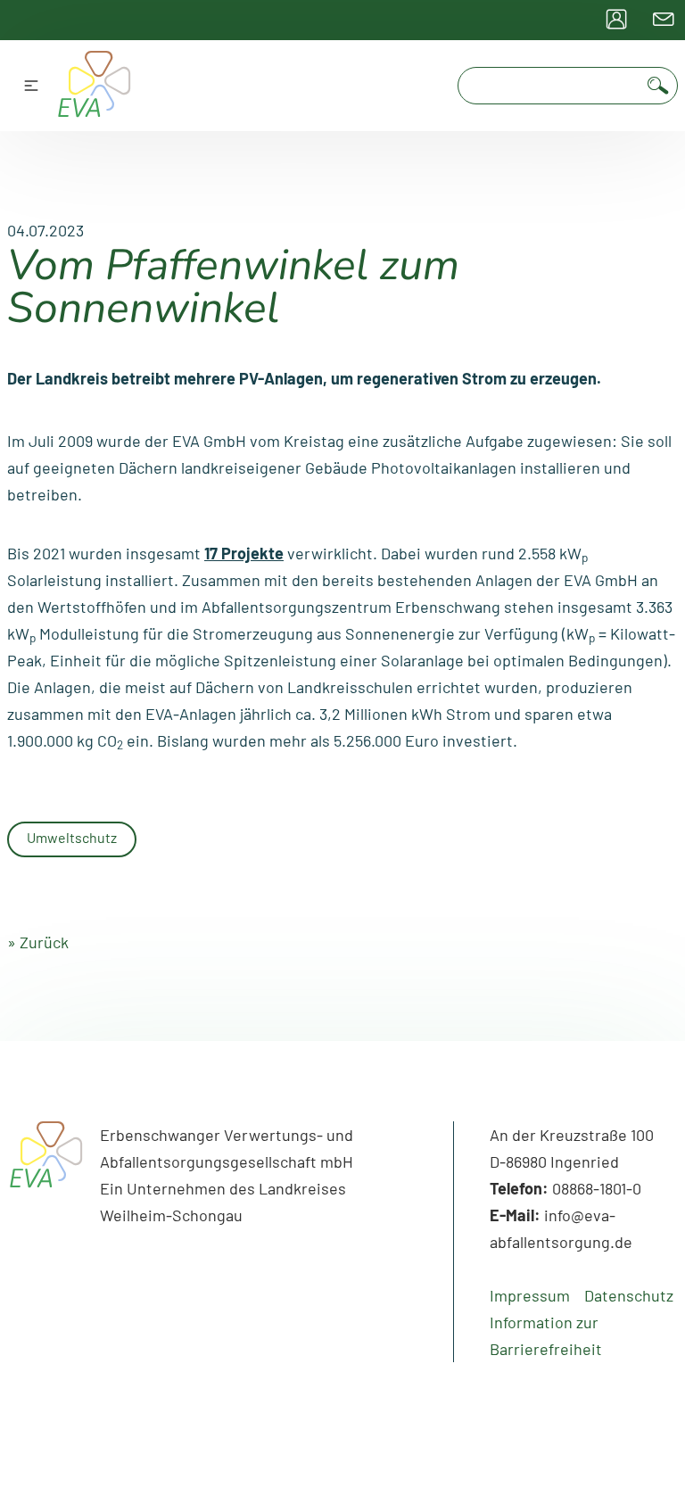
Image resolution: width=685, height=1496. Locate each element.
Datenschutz (628, 1295)
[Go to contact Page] (663, 20)
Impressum (530, 1295)
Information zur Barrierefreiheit (546, 1335)
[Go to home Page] (94, 85)
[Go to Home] (46, 1177)
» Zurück (38, 942)
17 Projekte (244, 553)
